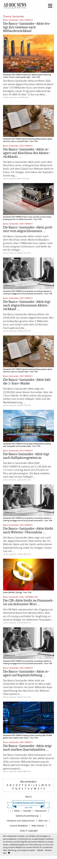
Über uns (43, 820)
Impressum (40, 810)
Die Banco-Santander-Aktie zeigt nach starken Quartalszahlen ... (27, 748)
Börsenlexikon (28, 781)
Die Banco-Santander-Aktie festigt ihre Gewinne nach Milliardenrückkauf (27, 27)
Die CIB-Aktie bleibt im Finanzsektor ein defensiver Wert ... (28, 602)
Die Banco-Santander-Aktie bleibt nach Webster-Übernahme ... (28, 530)
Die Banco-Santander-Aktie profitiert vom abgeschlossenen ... (28, 229)
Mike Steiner (38, 825)
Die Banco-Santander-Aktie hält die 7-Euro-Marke (27, 381)
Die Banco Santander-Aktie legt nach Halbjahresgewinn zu (26, 456)
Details (40, 850)
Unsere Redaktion (19, 825)
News (17, 810)
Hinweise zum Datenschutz (21, 820)
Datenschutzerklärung (27, 815)
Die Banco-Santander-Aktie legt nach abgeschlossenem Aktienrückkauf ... (26, 305)
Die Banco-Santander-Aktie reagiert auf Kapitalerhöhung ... (26, 673)
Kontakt (27, 810)
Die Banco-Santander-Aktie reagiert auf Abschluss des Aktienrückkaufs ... (26, 153)
